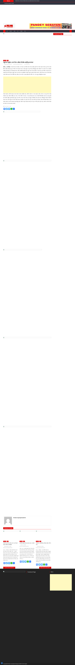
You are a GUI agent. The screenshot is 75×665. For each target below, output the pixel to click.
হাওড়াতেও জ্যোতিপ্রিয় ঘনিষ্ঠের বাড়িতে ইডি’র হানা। (43, 543)
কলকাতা (11, 31)
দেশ (17, 31)
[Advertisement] (37, 13)
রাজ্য (14, 31)
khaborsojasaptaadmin (17, 64)
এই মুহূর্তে (5, 60)
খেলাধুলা (21, 31)
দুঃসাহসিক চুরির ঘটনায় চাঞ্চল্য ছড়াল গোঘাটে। (27, 543)
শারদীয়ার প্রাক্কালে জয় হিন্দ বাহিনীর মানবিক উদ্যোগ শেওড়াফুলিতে (45, 567)
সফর (25, 31)
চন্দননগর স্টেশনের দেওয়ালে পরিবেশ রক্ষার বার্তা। (10, 567)
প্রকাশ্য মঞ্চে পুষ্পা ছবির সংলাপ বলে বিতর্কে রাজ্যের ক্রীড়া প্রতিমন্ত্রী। (10, 543)
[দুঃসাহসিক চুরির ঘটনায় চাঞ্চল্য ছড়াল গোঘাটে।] (27, 535)
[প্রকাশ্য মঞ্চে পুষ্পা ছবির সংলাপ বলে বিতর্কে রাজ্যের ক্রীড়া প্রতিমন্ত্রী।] (11, 535)
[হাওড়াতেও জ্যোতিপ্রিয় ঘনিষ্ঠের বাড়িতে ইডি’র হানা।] (43, 535)
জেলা (7, 31)
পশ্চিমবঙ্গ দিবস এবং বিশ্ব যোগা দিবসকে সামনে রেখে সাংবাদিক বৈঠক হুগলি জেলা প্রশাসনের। (27, 1)
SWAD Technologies (23, 663)
